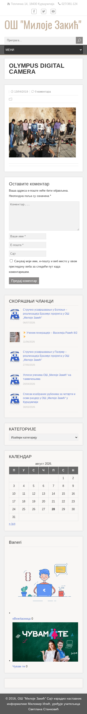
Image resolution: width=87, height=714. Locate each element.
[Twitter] (43, 11)
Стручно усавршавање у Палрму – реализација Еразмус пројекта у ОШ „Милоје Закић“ (46, 355)
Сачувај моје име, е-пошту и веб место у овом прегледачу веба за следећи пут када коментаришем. (43, 267)
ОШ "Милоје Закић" (42, 24)
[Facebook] (34, 11)
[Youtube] (53, 11)
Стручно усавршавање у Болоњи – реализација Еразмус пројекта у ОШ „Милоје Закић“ (46, 313)
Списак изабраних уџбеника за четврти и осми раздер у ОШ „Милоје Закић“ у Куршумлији (49, 398)
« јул (12, 523)
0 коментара (43, 91)
